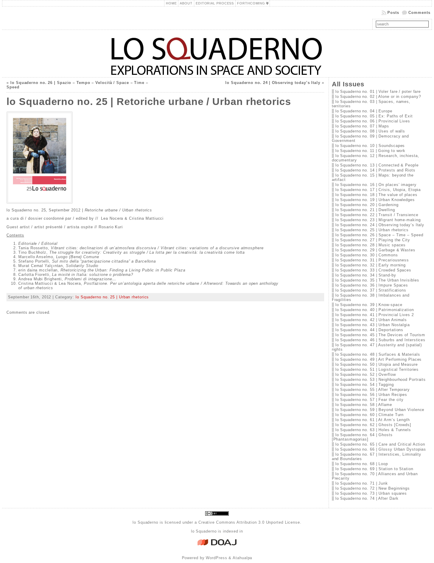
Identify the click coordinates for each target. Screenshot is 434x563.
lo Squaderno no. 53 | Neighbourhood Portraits (380, 379)
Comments (419, 12)
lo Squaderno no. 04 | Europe (363, 111)
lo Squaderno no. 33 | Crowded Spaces (373, 270)
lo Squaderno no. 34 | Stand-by (365, 275)
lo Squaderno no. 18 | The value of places (376, 194)
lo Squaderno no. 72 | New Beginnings (372, 488)
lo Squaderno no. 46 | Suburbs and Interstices (380, 340)
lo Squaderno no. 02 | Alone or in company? (378, 96)
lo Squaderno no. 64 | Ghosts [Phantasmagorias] (362, 437)
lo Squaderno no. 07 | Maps (362, 126)
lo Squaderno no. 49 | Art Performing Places (378, 359)
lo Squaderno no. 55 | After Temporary (372, 389)
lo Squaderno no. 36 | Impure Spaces (371, 285)
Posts (393, 12)
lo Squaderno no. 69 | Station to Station (374, 469)
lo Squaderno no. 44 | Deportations (369, 330)
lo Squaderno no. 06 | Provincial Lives (372, 121)
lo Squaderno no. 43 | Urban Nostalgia (372, 325)
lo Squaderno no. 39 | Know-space (368, 304)
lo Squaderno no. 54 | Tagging (364, 384)
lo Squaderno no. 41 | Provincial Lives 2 (374, 315)
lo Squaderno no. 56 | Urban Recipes (371, 394)
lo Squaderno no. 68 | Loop (361, 464)
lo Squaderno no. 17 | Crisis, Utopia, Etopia (378, 189)
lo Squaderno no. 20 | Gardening (367, 205)
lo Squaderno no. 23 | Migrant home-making (378, 220)
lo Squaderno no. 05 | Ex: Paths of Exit (374, 116)
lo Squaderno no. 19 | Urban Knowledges (375, 200)
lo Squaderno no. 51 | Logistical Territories (377, 369)
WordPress (216, 558)
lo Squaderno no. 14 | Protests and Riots (375, 170)
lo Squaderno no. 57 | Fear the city (369, 399)
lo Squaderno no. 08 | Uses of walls (370, 131)
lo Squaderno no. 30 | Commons (366, 255)
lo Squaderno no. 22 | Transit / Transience (376, 215)
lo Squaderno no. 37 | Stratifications (370, 290)
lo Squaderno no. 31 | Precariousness (372, 260)
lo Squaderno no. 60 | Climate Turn (369, 414)
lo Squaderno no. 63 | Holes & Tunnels (373, 430)
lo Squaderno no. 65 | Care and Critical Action (380, 444)
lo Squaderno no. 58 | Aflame (363, 404)
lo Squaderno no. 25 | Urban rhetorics (112, 297)
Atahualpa (242, 558)
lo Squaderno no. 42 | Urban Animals (371, 320)
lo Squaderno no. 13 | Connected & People (377, 165)
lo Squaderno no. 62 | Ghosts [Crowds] (373, 425)
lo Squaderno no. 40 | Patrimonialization (374, 310)
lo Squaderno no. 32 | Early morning (370, 265)
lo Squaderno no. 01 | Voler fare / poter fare (378, 91)
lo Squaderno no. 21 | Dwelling (365, 210)
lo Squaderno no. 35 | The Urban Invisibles (377, 280)
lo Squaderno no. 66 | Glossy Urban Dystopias (380, 449)
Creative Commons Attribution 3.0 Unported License (249, 522)
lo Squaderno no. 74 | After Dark (367, 498)
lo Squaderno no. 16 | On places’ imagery (376, 184)
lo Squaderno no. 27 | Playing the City (372, 240)
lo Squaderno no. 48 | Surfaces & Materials (377, 354)
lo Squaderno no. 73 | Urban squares (371, 493)
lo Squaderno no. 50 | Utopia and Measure (376, 364)
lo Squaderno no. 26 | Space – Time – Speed (379, 235)
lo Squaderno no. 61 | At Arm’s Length (372, 420)
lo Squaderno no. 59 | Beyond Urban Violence (380, 409)
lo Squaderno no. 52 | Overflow (365, 374)
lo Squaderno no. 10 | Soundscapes (370, 145)
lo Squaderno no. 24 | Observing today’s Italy (272, 82)
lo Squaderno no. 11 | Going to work (370, 150)
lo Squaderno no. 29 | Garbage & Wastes (375, 250)
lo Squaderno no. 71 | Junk (361, 483)
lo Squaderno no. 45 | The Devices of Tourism (380, 335)
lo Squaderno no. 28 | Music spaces (370, 245)
